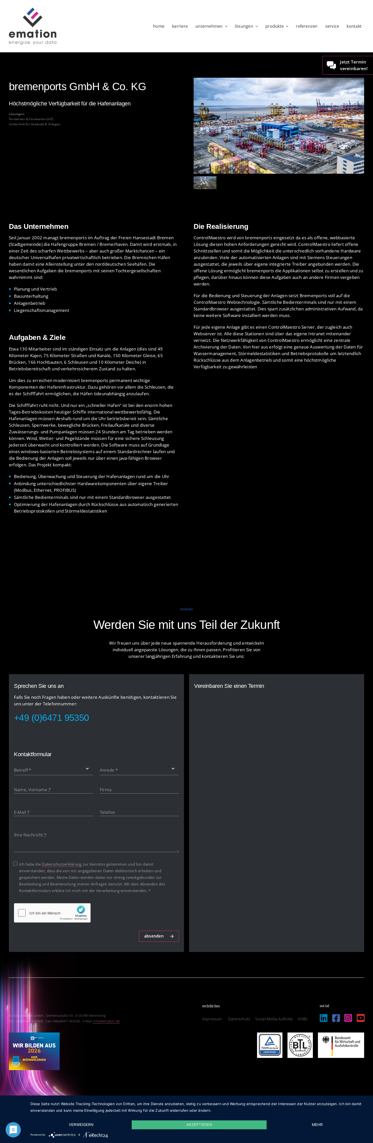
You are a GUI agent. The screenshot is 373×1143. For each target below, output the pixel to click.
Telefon (107, 812)
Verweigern (81, 1124)
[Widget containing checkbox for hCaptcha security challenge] (52, 913)
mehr (317, 1124)
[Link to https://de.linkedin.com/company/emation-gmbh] (324, 1017)
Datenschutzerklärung (61, 864)
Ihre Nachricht (30, 835)
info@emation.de (106, 1021)
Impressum (212, 1018)
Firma (105, 789)
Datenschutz (239, 1018)
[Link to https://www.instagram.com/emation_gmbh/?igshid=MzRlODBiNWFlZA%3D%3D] (348, 1017)
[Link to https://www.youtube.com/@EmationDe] (361, 1017)
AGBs (302, 1018)
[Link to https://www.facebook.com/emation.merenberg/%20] (336, 1017)
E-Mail (21, 812)
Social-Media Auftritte (274, 1018)
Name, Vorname (32, 789)
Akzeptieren (199, 1124)
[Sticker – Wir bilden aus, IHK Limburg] (34, 1035)
